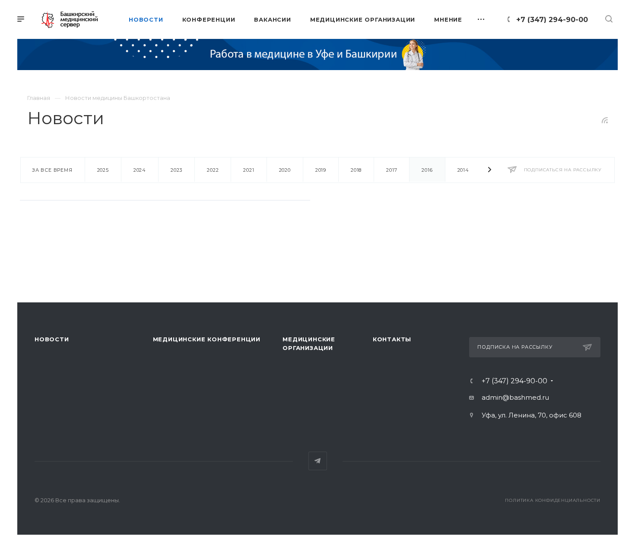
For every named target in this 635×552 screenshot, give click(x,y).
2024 (139, 170)
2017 (391, 170)
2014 (463, 170)
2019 (320, 170)
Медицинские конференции (206, 339)
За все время (52, 170)
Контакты (392, 339)
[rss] (605, 120)
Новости (52, 339)
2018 (356, 170)
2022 (213, 170)
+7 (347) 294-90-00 (552, 20)
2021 (248, 170)
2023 (176, 170)
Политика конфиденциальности (552, 500)
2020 (285, 170)
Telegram (317, 461)
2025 (103, 170)
